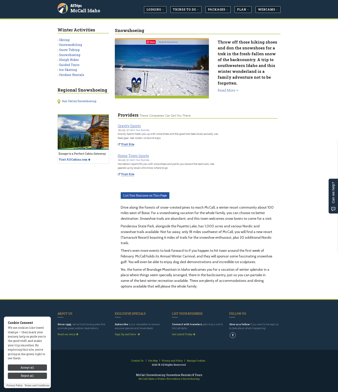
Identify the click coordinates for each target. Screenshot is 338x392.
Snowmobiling (70, 45)
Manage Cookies (196, 360)
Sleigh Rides (69, 60)
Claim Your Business (139, 130)
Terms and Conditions (37, 385)
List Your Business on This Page (145, 195)
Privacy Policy (14, 385)
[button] (122, 67)
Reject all (27, 376)
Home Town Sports (133, 155)
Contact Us (137, 360)
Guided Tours (69, 65)
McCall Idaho (85, 10)
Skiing (64, 40)
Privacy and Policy (172, 360)
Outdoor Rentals (71, 75)
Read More (227, 90)
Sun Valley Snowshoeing (79, 101)
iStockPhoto (172, 42)
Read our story (67, 334)
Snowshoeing (69, 55)
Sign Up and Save (126, 334)
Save (152, 41)
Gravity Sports (129, 125)
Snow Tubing (69, 50)
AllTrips (76, 5)
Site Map (153, 360)
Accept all (27, 367)
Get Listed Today (182, 334)
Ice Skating (68, 70)
